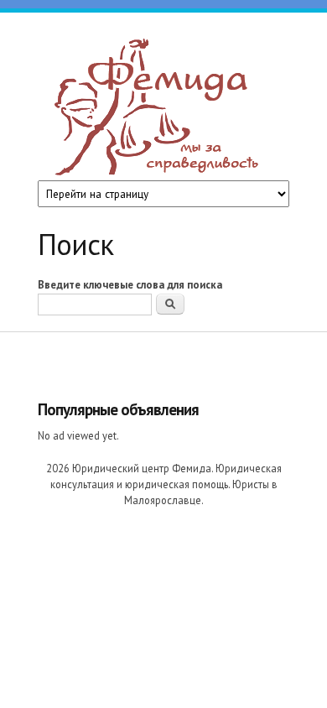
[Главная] (159, 109)
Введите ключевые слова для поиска (130, 285)
